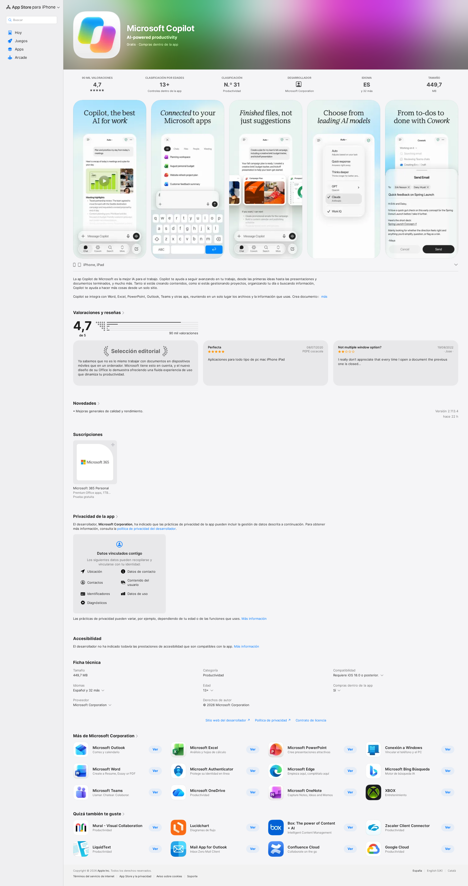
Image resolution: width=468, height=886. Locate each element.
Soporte (192, 876)
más (324, 296)
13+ (206, 690)
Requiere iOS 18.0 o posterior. (356, 675)
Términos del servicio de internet (93, 876)
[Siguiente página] (463, 179)
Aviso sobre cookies (169, 876)
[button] (31, 32)
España (417, 870)
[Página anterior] (68, 179)
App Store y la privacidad (135, 876)
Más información (254, 618)
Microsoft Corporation (90, 705)
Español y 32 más (86, 690)
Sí (334, 690)
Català (452, 870)
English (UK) (435, 870)
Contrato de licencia (311, 720)
